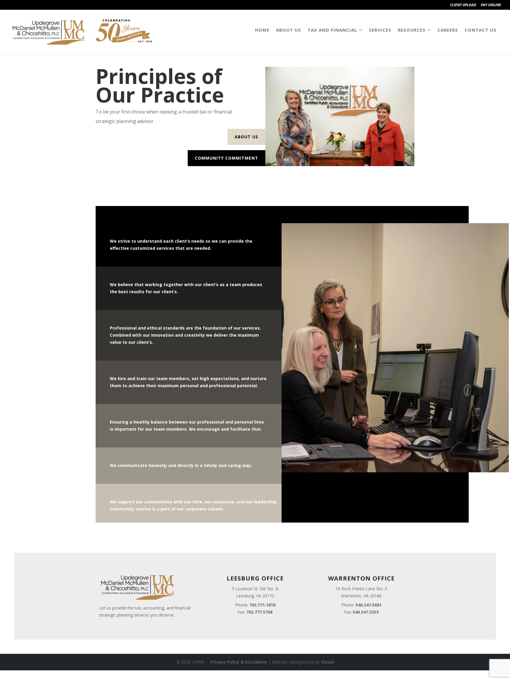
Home (262, 30)
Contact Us (480, 30)
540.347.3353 (366, 612)
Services (380, 30)
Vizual (327, 662)
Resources (412, 30)
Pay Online (491, 4)
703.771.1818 (262, 605)
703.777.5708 (259, 612)
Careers (447, 30)
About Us (288, 30)
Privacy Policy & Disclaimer (238, 662)
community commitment (226, 158)
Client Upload (463, 4)
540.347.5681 (369, 605)
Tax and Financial (332, 30)
